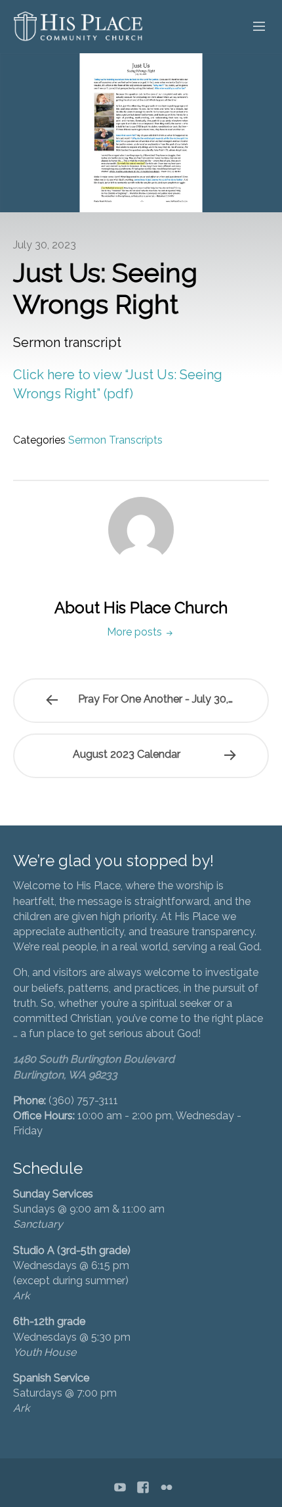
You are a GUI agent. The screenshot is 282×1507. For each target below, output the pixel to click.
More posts (136, 632)
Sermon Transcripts (115, 440)
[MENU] (253, 27)
